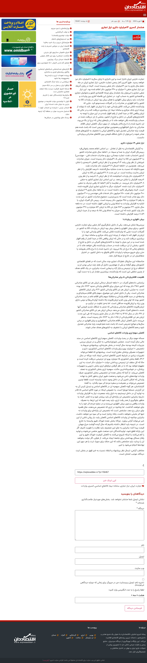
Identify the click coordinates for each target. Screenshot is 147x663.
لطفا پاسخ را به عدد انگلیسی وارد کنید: (126, 590)
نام (142, 545)
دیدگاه (140, 508)
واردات (84, 486)
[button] (144, 15)
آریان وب (46, 660)
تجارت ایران (135, 486)
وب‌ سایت (139, 568)
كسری (91, 486)
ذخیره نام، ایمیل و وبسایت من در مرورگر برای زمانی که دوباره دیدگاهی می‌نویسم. (112, 583)
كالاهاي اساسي (101, 486)
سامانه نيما (114, 486)
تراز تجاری (124, 486)
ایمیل (141, 557)
